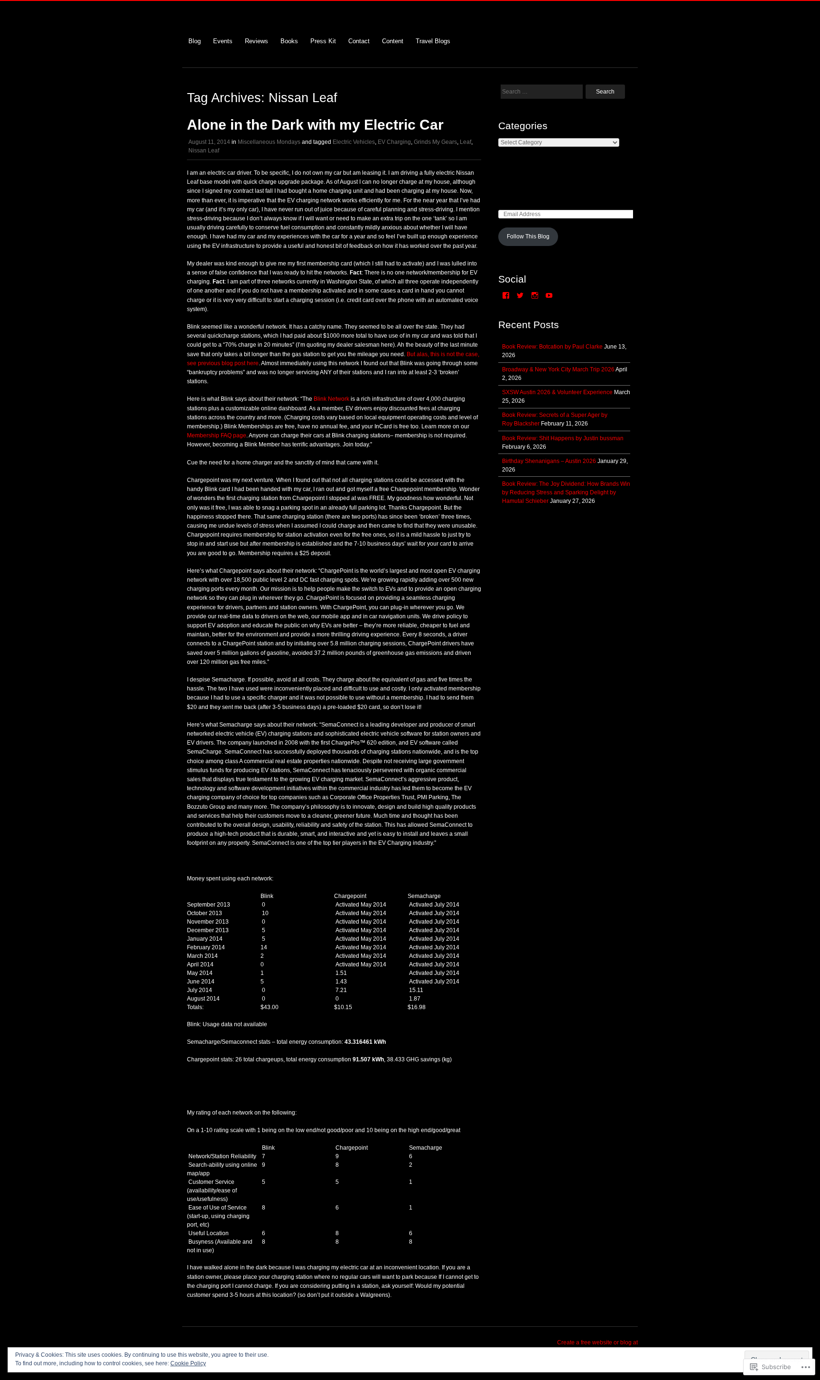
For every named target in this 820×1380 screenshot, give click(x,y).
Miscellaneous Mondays (269, 142)
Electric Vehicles (354, 142)
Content (392, 41)
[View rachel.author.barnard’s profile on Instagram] (535, 295)
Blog (194, 41)
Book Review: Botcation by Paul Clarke (552, 346)
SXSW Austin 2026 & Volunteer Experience (557, 392)
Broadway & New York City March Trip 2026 (558, 369)
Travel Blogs (433, 41)
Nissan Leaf (203, 150)
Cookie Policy (188, 1363)
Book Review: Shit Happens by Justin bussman (563, 438)
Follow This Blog (528, 236)
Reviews (256, 41)
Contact (359, 41)
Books (289, 41)
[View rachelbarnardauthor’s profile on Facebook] (506, 295)
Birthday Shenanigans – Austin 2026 (549, 461)
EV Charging (394, 142)
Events (223, 41)
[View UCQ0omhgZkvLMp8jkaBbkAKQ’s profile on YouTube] (549, 295)
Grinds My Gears (435, 142)
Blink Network (331, 399)
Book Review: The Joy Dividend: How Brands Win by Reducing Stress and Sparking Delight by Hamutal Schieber (566, 492)
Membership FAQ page (216, 435)
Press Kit (323, 41)
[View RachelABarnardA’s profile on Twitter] (520, 295)
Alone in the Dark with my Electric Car (315, 124)
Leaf (465, 142)
